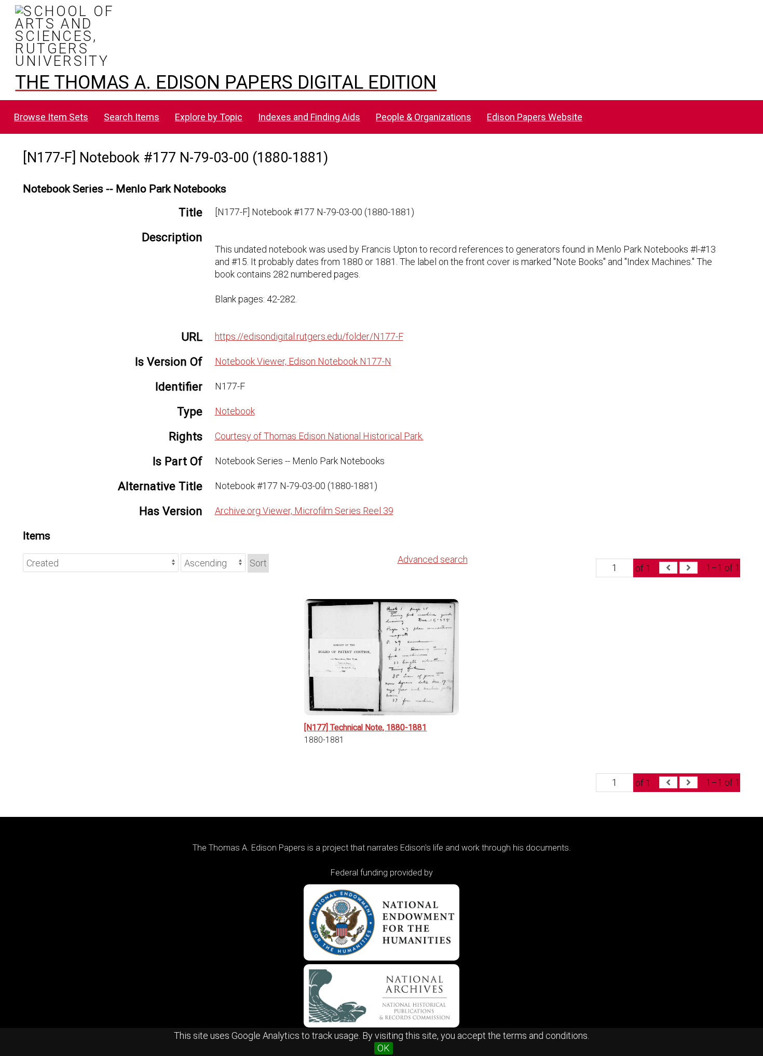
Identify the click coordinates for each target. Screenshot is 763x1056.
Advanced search (433, 559)
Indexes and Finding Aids (309, 117)
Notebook (235, 411)
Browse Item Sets (51, 117)
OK (383, 1048)
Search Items (131, 117)
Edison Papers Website (534, 117)
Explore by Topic (208, 117)
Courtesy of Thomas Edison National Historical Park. (319, 435)
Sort (258, 563)
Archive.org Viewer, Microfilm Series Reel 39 (304, 510)
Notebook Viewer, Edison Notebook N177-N (303, 361)
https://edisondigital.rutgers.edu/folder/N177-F (309, 336)
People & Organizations (423, 117)
